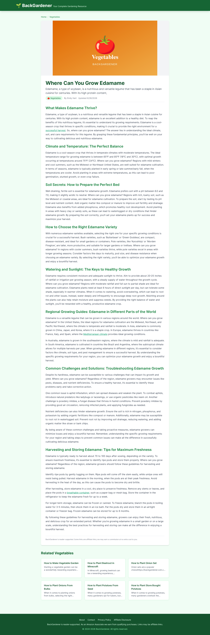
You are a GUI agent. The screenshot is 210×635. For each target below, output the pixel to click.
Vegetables (54, 17)
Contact (91, 620)
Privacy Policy (104, 620)
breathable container (78, 492)
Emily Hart (72, 98)
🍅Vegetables (54, 98)
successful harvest (56, 130)
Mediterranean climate (95, 334)
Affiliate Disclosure (122, 620)
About (82, 620)
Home (43, 17)
